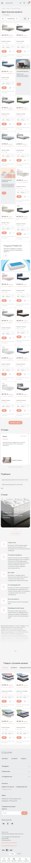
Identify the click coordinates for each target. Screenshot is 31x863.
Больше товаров (15, 422)
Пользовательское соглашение (9, 842)
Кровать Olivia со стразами (21, 186)
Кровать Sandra (6, 400)
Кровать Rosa (20, 150)
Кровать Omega (20, 113)
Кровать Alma (5, 77)
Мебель (23, 758)
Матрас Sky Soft (20, 727)
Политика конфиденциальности (9, 845)
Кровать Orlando (21, 223)
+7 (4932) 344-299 (21, 787)
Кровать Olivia (5, 222)
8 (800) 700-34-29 (8, 787)
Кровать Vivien (5, 113)
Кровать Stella (5, 150)
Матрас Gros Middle (21, 691)
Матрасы (5, 667)
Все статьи (15, 533)
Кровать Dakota (20, 364)
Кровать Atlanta (6, 364)
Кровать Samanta (21, 400)
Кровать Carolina (21, 326)
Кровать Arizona (6, 290)
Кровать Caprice (6, 41)
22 (7, 43)
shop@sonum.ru (6, 789)
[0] (28, 3)
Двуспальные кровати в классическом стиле (15, 479)
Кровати (14, 667)
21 (7, 79)
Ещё (2, 488)
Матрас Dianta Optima (5, 727)
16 (22, 43)
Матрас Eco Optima (7, 691)
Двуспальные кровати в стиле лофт (12, 484)
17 (7, 224)
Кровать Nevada (6, 327)
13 (7, 693)
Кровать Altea (20, 41)
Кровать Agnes (20, 290)
